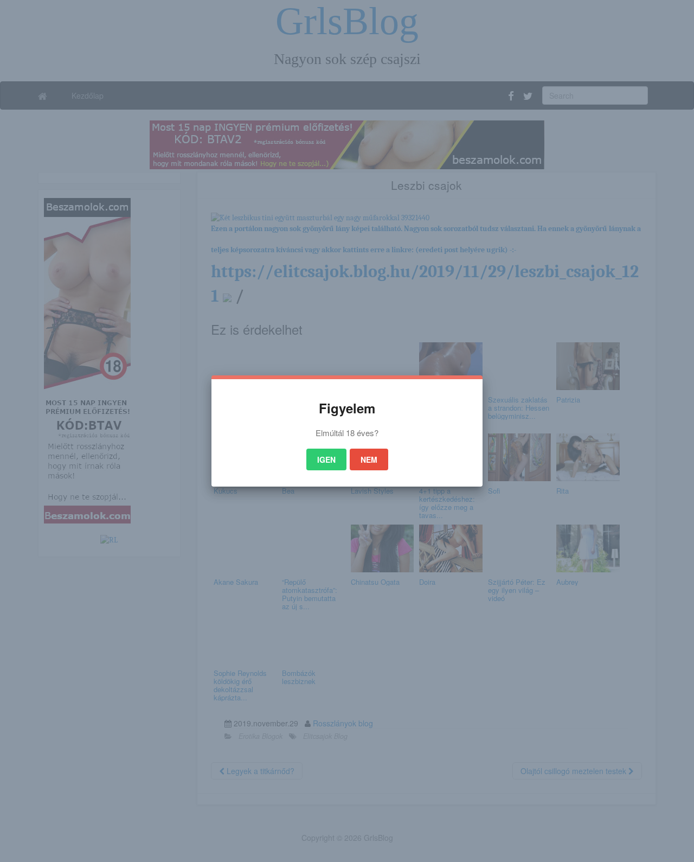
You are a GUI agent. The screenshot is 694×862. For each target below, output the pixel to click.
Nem (369, 459)
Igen (326, 459)
